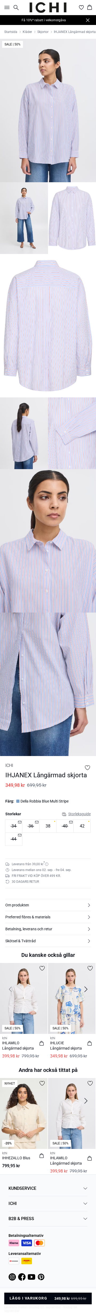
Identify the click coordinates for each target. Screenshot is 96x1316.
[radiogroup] (48, 833)
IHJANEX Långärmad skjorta (75, 32)
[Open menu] (6, 7)
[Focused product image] (48, 110)
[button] (48, 905)
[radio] (47, 826)
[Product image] (24, 218)
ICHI (13, 1203)
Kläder (27, 32)
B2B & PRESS (21, 1218)
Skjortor (43, 32)
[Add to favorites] (87, 767)
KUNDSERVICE (22, 1188)
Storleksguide (79, 814)
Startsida (10, 32)
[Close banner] (88, 20)
